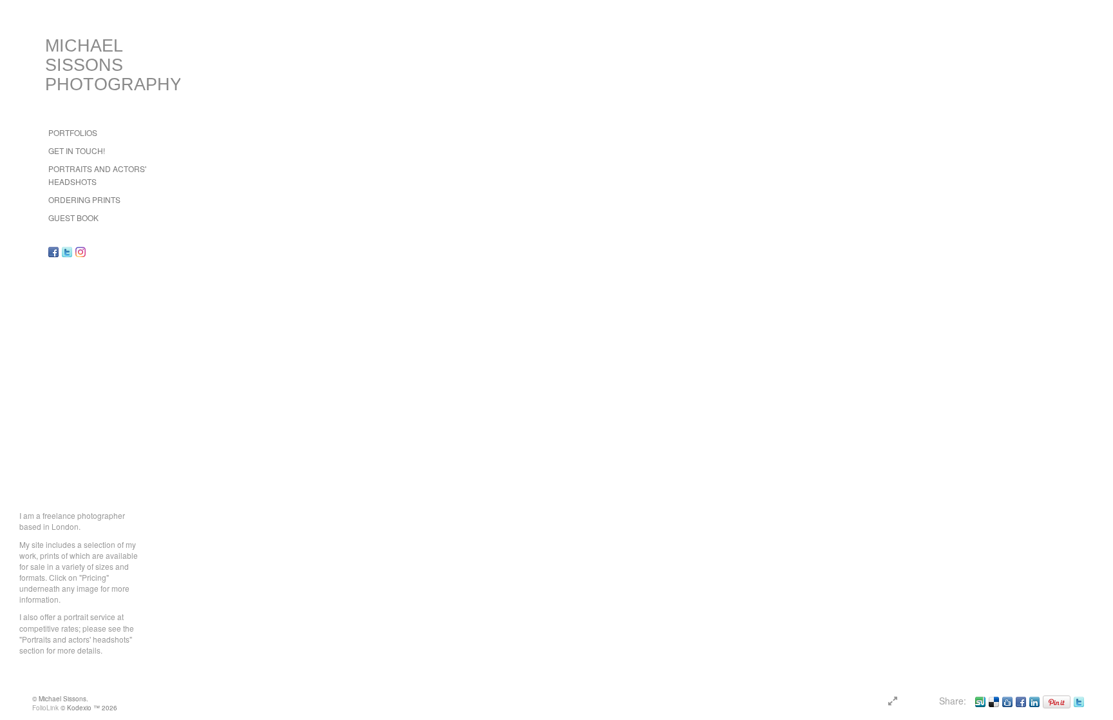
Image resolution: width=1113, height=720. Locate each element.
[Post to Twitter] (1079, 700)
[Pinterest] (1056, 700)
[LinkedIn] (1034, 700)
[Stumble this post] (980, 700)
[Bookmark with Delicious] (994, 700)
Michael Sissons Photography (113, 65)
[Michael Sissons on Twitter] (67, 251)
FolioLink (45, 707)
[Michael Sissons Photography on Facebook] (53, 251)
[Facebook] (1021, 700)
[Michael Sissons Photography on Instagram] (80, 251)
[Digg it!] (1007, 700)
